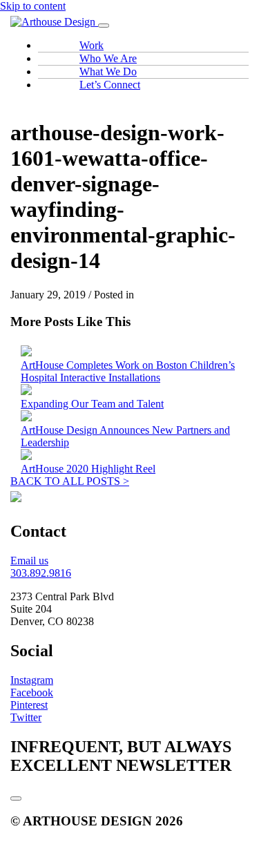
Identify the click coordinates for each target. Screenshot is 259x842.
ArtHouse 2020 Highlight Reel (88, 469)
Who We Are (108, 58)
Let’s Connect (109, 84)
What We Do (108, 71)
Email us (29, 560)
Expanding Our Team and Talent (92, 404)
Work (91, 45)
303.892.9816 (40, 573)
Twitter (25, 717)
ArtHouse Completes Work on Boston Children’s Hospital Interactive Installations (128, 371)
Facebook (31, 692)
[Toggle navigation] (103, 25)
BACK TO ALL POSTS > (69, 481)
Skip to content (33, 6)
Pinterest (29, 705)
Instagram (31, 680)
